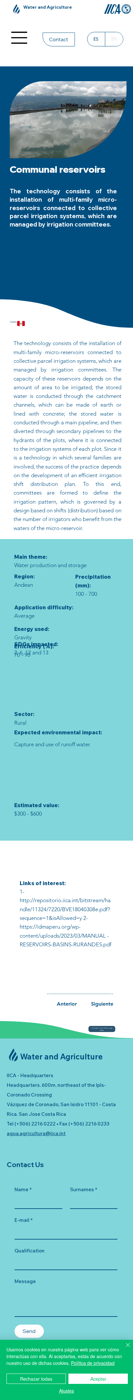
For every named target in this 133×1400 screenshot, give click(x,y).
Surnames (83, 1189)
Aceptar (98, 1379)
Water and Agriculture (47, 7)
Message (25, 1281)
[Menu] (19, 38)
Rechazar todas (36, 1379)
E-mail (24, 1220)
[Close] (124, 1349)
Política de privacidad (93, 1363)
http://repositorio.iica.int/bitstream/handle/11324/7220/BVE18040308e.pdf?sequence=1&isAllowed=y (65, 909)
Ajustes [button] (66, 1390)
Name (23, 1189)
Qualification (30, 1251)
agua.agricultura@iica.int (36, 1133)
